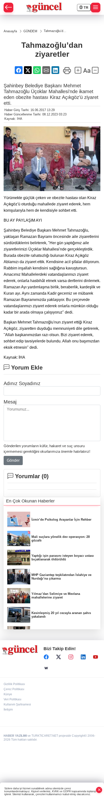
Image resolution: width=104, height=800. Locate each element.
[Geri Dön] (8, 7)
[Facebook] (46, 657)
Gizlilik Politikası (14, 684)
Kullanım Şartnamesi (17, 704)
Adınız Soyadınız (22, 383)
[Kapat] (99, 790)
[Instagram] (71, 657)
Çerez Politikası (14, 689)
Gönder (13, 460)
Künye (8, 694)
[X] (58, 657)
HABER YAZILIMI (15, 735)
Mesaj (10, 401)
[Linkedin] (83, 657)
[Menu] (95, 7)
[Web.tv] (46, 668)
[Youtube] (95, 657)
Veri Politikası (12, 699)
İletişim (8, 709)
